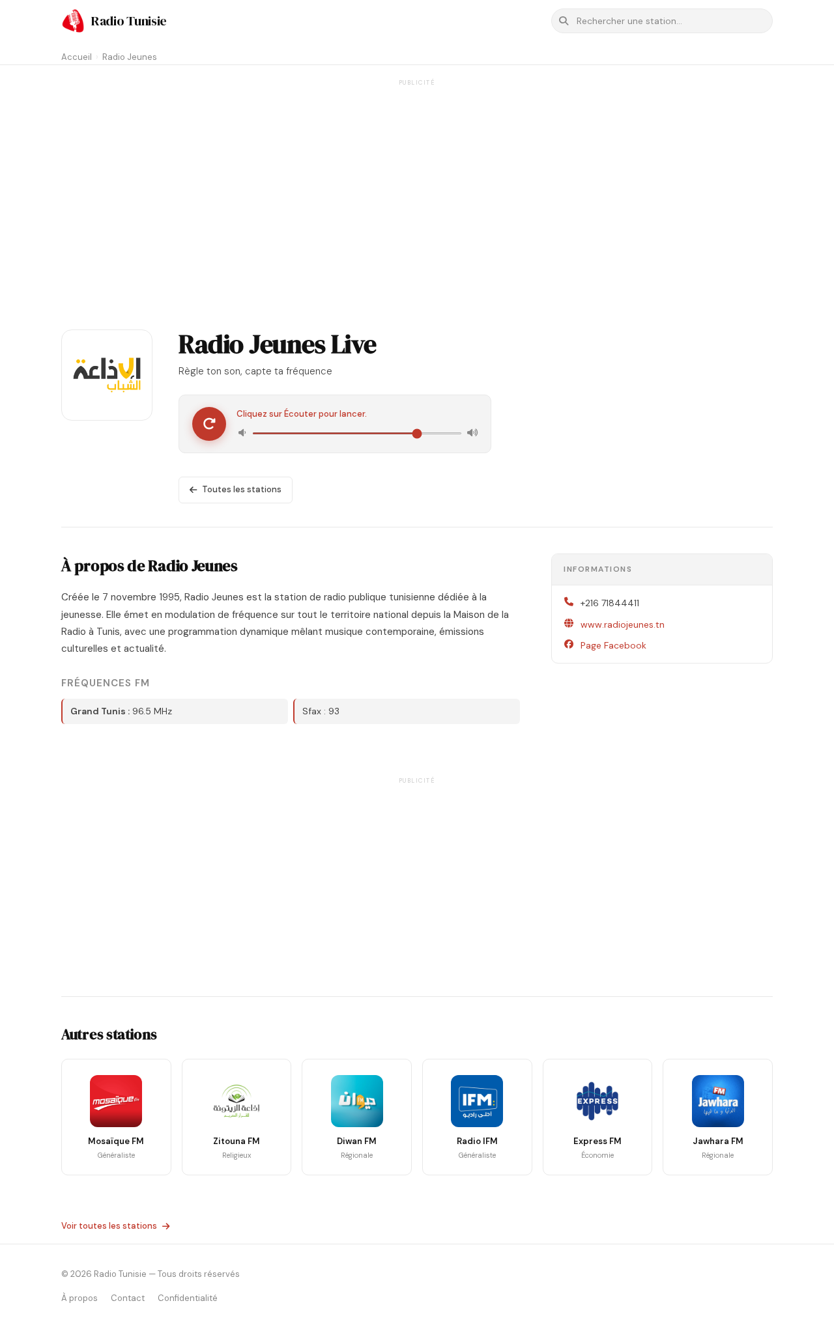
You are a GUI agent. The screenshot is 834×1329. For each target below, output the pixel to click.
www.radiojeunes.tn (623, 624)
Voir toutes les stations (109, 1225)
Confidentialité (188, 1298)
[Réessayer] (209, 424)
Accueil (76, 57)
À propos (79, 1298)
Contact (128, 1298)
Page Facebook (613, 645)
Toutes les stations (241, 489)
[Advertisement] (417, 181)
